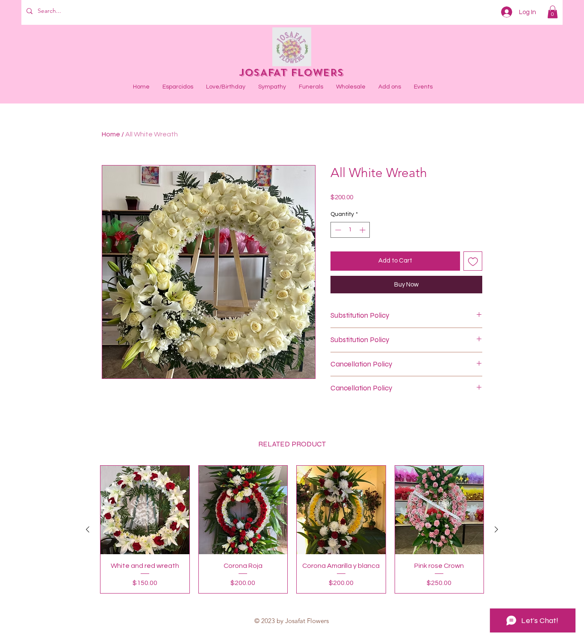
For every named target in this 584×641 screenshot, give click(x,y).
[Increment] (363, 229)
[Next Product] (496, 529)
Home (111, 134)
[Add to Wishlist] (473, 261)
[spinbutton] (350, 229)
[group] (292, 529)
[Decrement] (337, 229)
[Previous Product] (88, 529)
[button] (552, 12)
